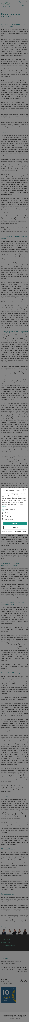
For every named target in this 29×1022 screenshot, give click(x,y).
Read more (5, 506)
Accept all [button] (15, 523)
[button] (20, 531)
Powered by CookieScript (8, 531)
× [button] (25, 490)
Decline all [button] (15, 527)
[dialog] (14, 511)
